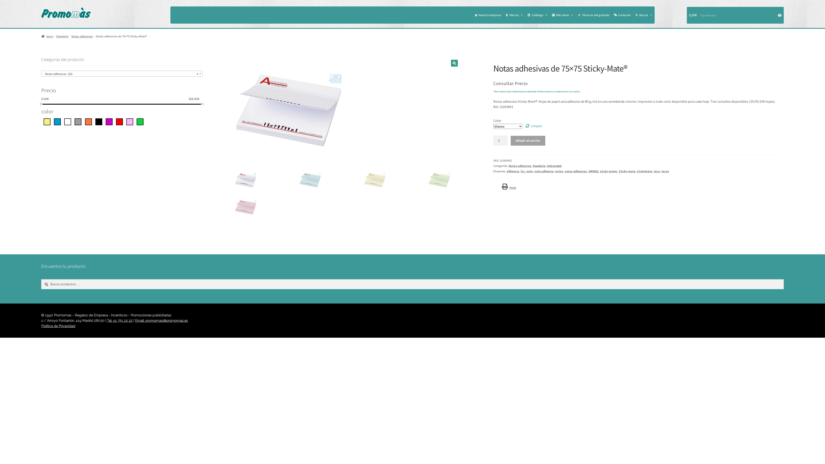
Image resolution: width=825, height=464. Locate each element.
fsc (523, 171)
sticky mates (608, 171)
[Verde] (140, 121)
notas (559, 171)
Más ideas (562, 15)
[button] (454, 63)
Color (497, 120)
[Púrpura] (109, 121)
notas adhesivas (576, 171)
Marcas (514, 15)
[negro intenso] (98, 121)
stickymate (644, 171)
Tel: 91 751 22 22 (120, 321)
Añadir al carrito (528, 140)
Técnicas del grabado (596, 15)
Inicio (49, 36)
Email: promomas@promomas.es (161, 321)
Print (512, 188)
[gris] (77, 121)
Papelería (62, 36)
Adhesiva (513, 171)
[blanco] (67, 121)
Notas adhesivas (82, 36)
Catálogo (537, 15)
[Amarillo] (47, 121)
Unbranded (554, 166)
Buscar (643, 15)
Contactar (624, 15)
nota (529, 171)
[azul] (57, 121)
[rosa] (129, 121)
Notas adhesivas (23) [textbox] (120, 74)
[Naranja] (88, 121)
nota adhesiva (544, 171)
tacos (665, 171)
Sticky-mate (627, 171)
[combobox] (122, 74)
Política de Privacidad (58, 326)
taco (657, 171)
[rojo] (119, 121)
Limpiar (536, 126)
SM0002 (593, 171)
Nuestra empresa (490, 15)
